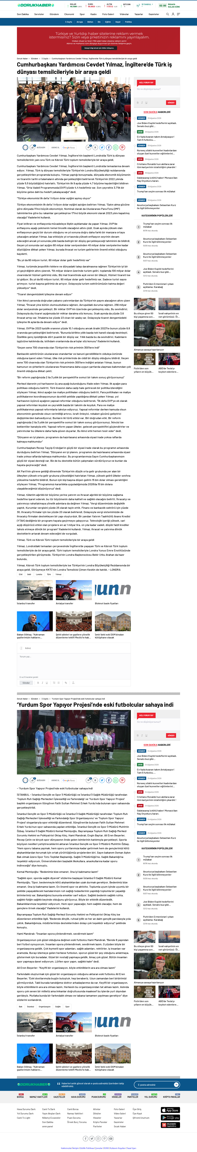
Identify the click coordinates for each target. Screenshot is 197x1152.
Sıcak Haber (120, 1126)
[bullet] (58, 683)
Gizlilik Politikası (87, 1148)
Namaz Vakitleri (38, 1095)
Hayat (118, 22)
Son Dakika (23, 14)
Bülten (90, 22)
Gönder (26, 682)
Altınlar (97, 1109)
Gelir (29, 574)
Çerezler (99, 1148)
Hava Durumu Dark (26, 1109)
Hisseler (116, 1095)
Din (99, 22)
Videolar (124, 14)
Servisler (39, 14)
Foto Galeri (108, 14)
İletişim (75, 1148)
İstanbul (30, 1006)
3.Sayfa (68, 22)
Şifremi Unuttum (141, 1117)
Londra (39, 574)
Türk (49, 574)
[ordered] (54, 683)
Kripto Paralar (171, 1095)
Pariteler (132, 1095)
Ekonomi (69, 14)
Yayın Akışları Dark (51, 1113)
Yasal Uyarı (131, 1148)
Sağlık (58, 1006)
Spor (82, 14)
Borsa (20, 1095)
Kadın (93, 14)
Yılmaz (58, 574)
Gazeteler (154, 14)
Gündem (54, 14)
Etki (20, 574)
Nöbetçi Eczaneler (51, 1117)
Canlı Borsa (72, 1109)
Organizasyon (44, 1006)
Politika (128, 22)
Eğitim (108, 22)
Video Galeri (120, 1113)
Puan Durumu (99, 1095)
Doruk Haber (22, 58)
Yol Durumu (150, 1095)
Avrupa (80, 22)
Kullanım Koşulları (118, 1148)
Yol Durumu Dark (25, 1113)
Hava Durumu (78, 1095)
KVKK (106, 1148)
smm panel (47, 1126)
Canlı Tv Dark (48, 1109)
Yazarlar (139, 14)
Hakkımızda (66, 1148)
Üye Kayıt (137, 1113)
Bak (20, 1006)
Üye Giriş (137, 1109)
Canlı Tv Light (23, 1117)
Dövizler (97, 1113)
